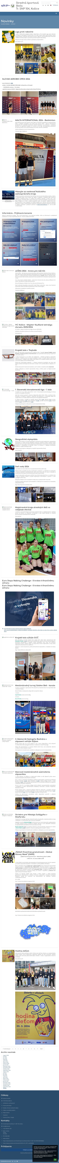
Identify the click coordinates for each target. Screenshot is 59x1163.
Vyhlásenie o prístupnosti (9, 1103)
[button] (48, 5)
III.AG (50, 400)
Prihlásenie (55, 5)
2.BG (12, 83)
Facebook (5, 1115)
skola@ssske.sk (6, 1126)
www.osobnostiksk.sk (42, 204)
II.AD (22, 782)
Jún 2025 (5, 1074)
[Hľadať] (57, 3)
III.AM (37, 400)
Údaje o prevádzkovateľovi (9, 1110)
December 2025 (6, 1066)
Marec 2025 (5, 1078)
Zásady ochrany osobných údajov (10, 1108)
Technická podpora (7, 1100)
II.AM (26, 400)
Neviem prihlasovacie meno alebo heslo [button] (29, 1153)
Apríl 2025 (5, 1077)
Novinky (13, 24)
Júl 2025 (5, 1073)
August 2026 (6, 1055)
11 (37, 1049)
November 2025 (6, 1067)
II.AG (20, 402)
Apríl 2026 (5, 1060)
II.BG (32, 402)
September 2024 (7, 1086)
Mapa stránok (6, 1112)
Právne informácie (7, 1105)
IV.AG (33, 792)
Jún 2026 (5, 1058)
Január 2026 (5, 1065)
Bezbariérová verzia (6, 1161)
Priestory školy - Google (8, 1117)
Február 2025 (6, 1080)
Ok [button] (55, 1159)
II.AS (43, 399)
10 (34, 1049)
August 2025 (6, 1071)
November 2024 (6, 1084)
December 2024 (6, 1082)
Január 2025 (5, 1081)
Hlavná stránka (5, 24)
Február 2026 (6, 1063)
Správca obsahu (6, 1098)
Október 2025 (6, 1069)
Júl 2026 (5, 1056)
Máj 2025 (5, 1075)
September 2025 (7, 1070)
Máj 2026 (5, 1059)
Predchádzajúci (6, 1049)
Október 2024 (6, 1085)
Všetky (4, 1088)
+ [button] (43, 5)
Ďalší (41, 1049)
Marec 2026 (5, 1062)
